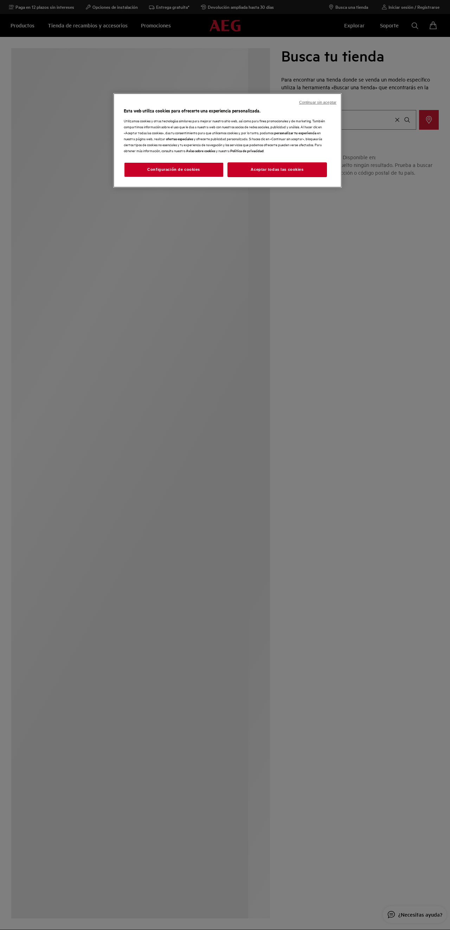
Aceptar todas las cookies (277, 169)
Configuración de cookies (173, 169)
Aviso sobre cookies (200, 150)
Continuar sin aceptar (317, 102)
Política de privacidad (247, 150)
